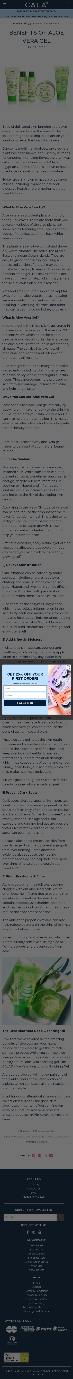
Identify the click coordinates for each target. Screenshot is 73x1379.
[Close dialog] (68, 667)
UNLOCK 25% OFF (25, 703)
